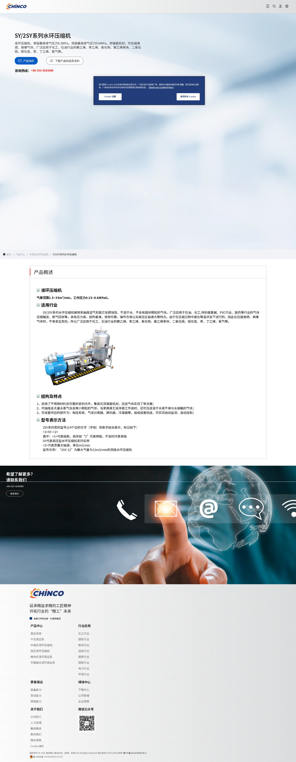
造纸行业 (83, 651)
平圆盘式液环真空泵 (42, 662)
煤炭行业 (83, 639)
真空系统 (35, 633)
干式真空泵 (37, 639)
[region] (149, 90)
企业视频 (83, 701)
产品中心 (20, 254)
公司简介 (35, 717)
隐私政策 (35, 740)
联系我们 (14, 493)
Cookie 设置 (110, 97)
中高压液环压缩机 (41, 645)
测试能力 (35, 695)
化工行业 (83, 633)
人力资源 (35, 722)
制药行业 (83, 645)
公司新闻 (83, 695)
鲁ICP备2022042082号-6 (134, 752)
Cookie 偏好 (37, 746)
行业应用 (84, 625)
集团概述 (35, 728)
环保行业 (83, 674)
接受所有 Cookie (188, 97)
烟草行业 (83, 657)
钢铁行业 (83, 662)
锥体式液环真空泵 (41, 657)
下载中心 (83, 690)
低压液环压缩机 (40, 651)
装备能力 (35, 690)
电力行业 (83, 668)
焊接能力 (35, 701)
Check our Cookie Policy (161, 87)
